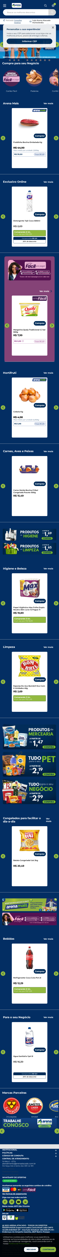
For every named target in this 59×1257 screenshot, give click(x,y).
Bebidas (8, 938)
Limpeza (9, 647)
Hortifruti (9, 373)
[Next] (56, 44)
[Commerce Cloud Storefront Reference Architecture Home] (17, 5)
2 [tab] (14, 60)
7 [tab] (36, 60)
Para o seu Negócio (16, 1017)
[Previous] (2, 44)
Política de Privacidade (19, 1243)
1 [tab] (10, 60)
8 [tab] (40, 60)
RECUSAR (31, 1249)
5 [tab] (27, 60)
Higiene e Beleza (14, 568)
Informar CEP (29, 41)
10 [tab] (49, 60)
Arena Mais (11, 103)
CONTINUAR (48, 1249)
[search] (29, 11)
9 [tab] (45, 60)
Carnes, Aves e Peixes (18, 451)
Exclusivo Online (14, 181)
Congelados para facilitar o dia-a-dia (22, 820)
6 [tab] (32, 60)
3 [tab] (19, 60)
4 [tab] (23, 60)
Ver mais (48, 103)
